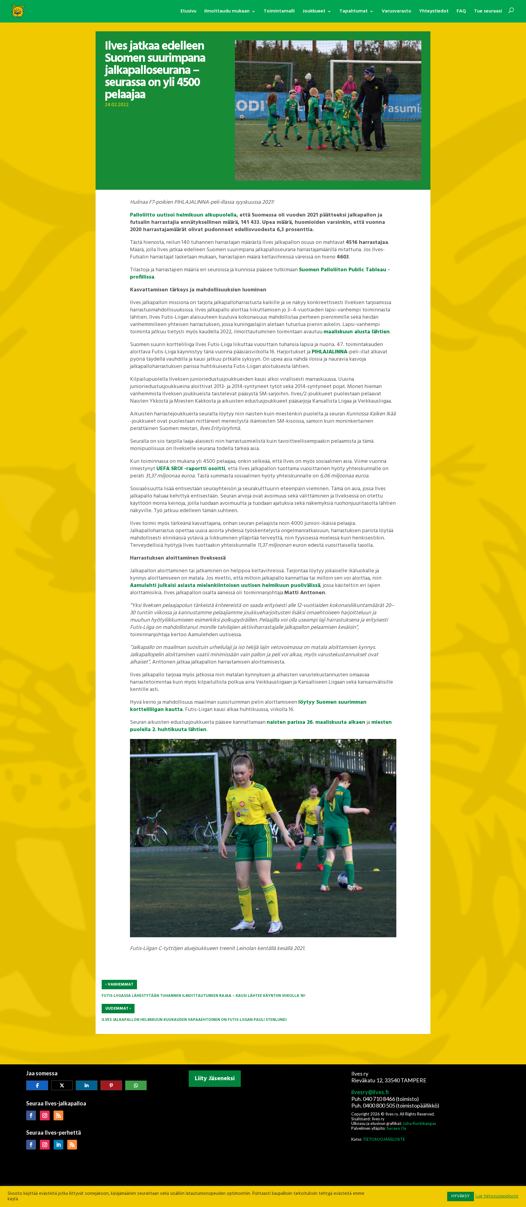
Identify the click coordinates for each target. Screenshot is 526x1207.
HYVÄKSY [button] (460, 1196)
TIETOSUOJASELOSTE (384, 1139)
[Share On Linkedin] (86, 1085)
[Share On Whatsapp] (135, 1085)
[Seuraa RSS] (58, 1115)
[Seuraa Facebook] (31, 1115)
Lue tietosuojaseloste (496, 1196)
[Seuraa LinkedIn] (58, 1145)
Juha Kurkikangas (419, 1123)
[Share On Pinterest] (111, 1085)
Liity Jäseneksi (215, 1079)
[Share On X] (61, 1085)
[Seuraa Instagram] (45, 1115)
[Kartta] (263, 1129)
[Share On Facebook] (36, 1085)
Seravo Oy (396, 1128)
